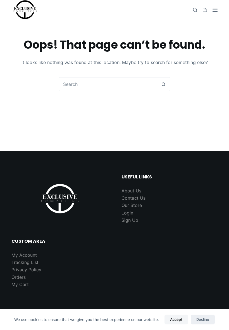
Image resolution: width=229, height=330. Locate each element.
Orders (18, 277)
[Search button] (163, 84)
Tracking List (25, 262)
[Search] (195, 10)
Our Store (131, 205)
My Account (24, 255)
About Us (131, 191)
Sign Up (129, 220)
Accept (176, 319)
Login (127, 213)
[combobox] (108, 84)
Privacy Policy (26, 269)
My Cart (20, 284)
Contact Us (133, 198)
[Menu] (215, 9)
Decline (202, 319)
